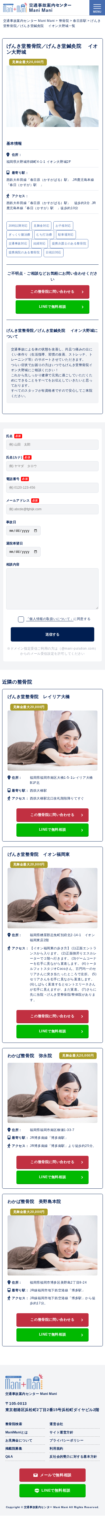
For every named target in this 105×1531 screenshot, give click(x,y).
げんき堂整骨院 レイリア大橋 (39, 696)
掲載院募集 (13, 1448)
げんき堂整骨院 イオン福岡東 (39, 854)
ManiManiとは (16, 1432)
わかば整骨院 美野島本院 (34, 1201)
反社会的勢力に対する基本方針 (73, 1456)
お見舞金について (19, 1440)
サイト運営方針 (61, 1432)
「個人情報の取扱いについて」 (50, 619)
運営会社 (56, 1424)
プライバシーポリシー (66, 1440)
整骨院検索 (13, 1424)
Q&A (9, 1456)
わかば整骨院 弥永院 (32, 1055)
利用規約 (56, 1448)
